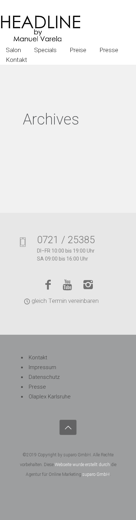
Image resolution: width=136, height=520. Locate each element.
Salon (13, 50)
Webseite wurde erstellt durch (82, 464)
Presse (108, 50)
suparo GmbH (96, 474)
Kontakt (16, 59)
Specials (45, 50)
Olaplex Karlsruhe (50, 396)
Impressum (42, 367)
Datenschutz (44, 377)
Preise (78, 50)
